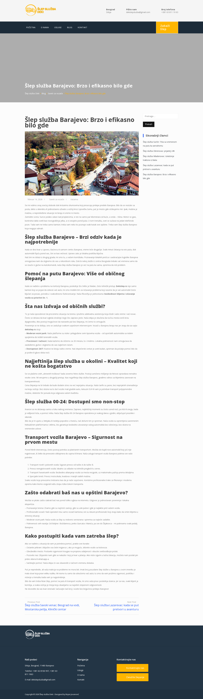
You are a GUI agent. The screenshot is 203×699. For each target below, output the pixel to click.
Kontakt (82, 27)
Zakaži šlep (165, 27)
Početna (30, 27)
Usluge (58, 27)
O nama (45, 27)
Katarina (74, 199)
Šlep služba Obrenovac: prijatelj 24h (159, 151)
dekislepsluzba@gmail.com (138, 12)
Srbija (108, 12)
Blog (69, 27)
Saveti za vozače (56, 199)
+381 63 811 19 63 (169, 12)
